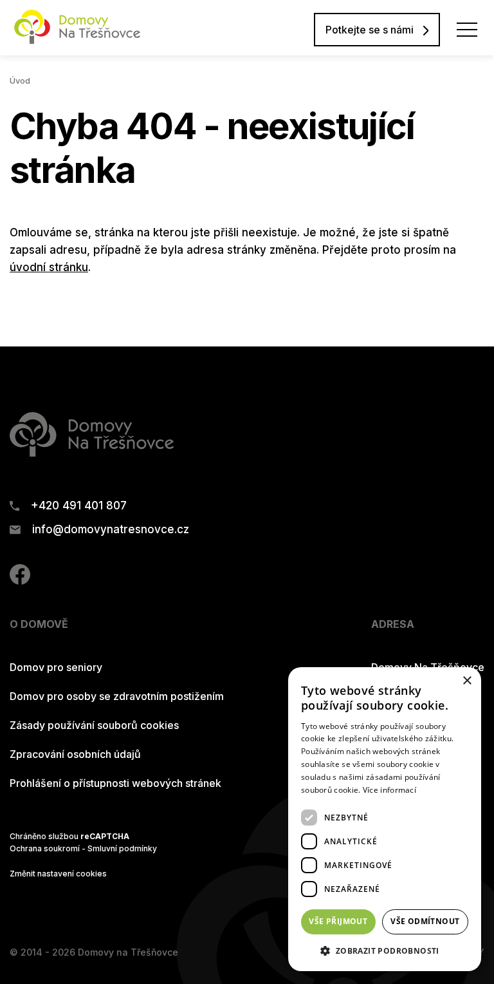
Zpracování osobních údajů (75, 754)
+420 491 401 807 (79, 505)
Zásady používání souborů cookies (94, 725)
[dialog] (384, 819)
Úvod (20, 81)
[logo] (77, 39)
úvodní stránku (49, 267)
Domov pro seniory (56, 667)
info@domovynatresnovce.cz (110, 529)
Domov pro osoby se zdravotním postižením (117, 696)
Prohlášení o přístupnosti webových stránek (115, 783)
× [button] (466, 681)
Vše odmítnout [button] (424, 921)
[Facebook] (20, 580)
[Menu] (467, 29)
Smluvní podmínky (122, 848)
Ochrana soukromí (45, 848)
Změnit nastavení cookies (58, 873)
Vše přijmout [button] (338, 921)
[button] (384, 950)
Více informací (389, 789)
